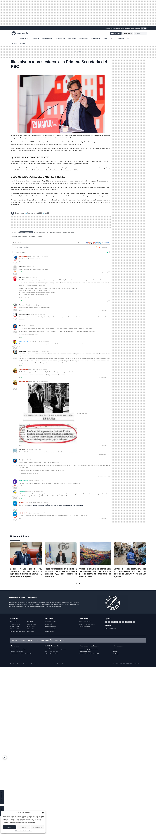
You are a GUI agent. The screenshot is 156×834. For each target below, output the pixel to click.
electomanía (22, 33)
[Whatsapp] (112, 622)
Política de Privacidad (20, 830)
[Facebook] (109, 622)
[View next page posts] (79, 584)
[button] (43, 813)
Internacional (47, 38)
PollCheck (72, 38)
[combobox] (140, 33)
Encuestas (35, 38)
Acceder (107, 242)
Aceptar (9, 827)
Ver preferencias (37, 827)
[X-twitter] (106, 622)
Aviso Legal (29, 830)
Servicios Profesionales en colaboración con (37, 640)
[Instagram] (123, 622)
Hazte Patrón (49, 619)
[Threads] (114, 622)
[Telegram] (117, 622)
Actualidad (24, 38)
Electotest (83, 38)
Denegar (23, 827)
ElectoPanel (60, 38)
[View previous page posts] (76, 584)
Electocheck (95, 38)
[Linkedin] (131, 622)
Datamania (120, 38)
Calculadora (108, 38)
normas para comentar (26, 232)
